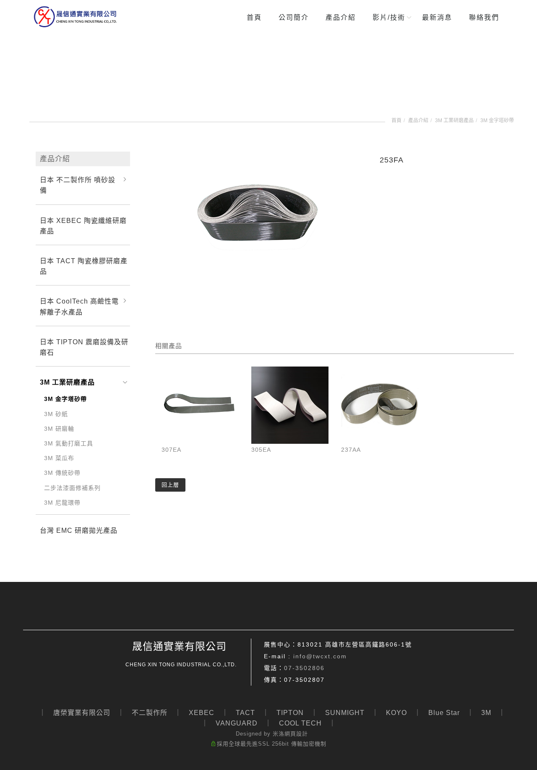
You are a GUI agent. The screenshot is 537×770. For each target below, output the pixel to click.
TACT (245, 712)
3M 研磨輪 (59, 428)
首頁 (254, 17)
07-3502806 (304, 668)
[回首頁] (75, 16)
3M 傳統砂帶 (62, 472)
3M (486, 712)
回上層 (170, 485)
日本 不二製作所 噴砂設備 (77, 185)
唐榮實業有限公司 (81, 712)
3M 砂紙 (56, 414)
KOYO (396, 712)
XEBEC (201, 712)
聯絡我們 (484, 17)
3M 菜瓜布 (59, 458)
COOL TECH (300, 723)
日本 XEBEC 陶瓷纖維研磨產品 (83, 226)
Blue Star (444, 712)
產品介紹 (341, 17)
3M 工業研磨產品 (454, 120)
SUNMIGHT (345, 712)
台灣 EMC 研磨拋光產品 (78, 530)
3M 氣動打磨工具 (68, 443)
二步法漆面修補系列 (72, 488)
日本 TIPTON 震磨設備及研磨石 (84, 347)
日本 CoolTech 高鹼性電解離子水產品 (79, 306)
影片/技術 (389, 17)
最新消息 (437, 17)
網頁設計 (296, 734)
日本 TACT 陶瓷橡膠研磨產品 (84, 266)
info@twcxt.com (320, 656)
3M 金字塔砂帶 (497, 120)
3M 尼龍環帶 (62, 502)
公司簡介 (294, 17)
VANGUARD (237, 723)
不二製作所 (149, 712)
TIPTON (290, 712)
